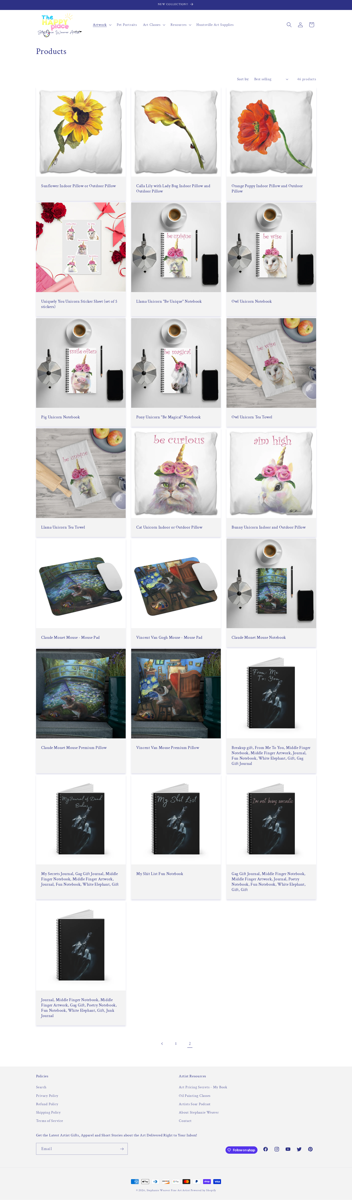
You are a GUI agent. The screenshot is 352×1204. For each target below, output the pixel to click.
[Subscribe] (122, 1149)
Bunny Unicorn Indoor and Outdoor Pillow (269, 527)
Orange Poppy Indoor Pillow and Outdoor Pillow (267, 189)
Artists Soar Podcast (195, 1104)
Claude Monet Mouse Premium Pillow (74, 747)
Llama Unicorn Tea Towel (63, 527)
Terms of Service (49, 1120)
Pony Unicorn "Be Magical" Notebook (168, 417)
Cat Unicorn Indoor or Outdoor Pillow (169, 527)
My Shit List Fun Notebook (159, 873)
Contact (185, 1120)
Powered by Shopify (203, 1190)
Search (41, 1087)
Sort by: (243, 79)
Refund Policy (47, 1104)
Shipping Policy (48, 1112)
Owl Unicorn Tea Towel (252, 417)
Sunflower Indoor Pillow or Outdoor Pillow (78, 186)
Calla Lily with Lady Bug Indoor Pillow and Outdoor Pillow (173, 189)
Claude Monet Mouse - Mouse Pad (70, 637)
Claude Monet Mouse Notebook (259, 637)
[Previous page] (162, 1043)
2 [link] (190, 1043)
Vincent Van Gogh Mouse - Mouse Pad (169, 637)
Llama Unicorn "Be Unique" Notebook (169, 301)
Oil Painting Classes (194, 1095)
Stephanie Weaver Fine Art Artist (168, 1190)
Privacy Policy (47, 1095)
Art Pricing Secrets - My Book (203, 1087)
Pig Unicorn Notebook (60, 417)
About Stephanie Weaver (199, 1112)
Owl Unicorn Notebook (252, 301)
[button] (102, 25)
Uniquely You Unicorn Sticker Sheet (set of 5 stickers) (79, 304)
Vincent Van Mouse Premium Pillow (167, 747)
